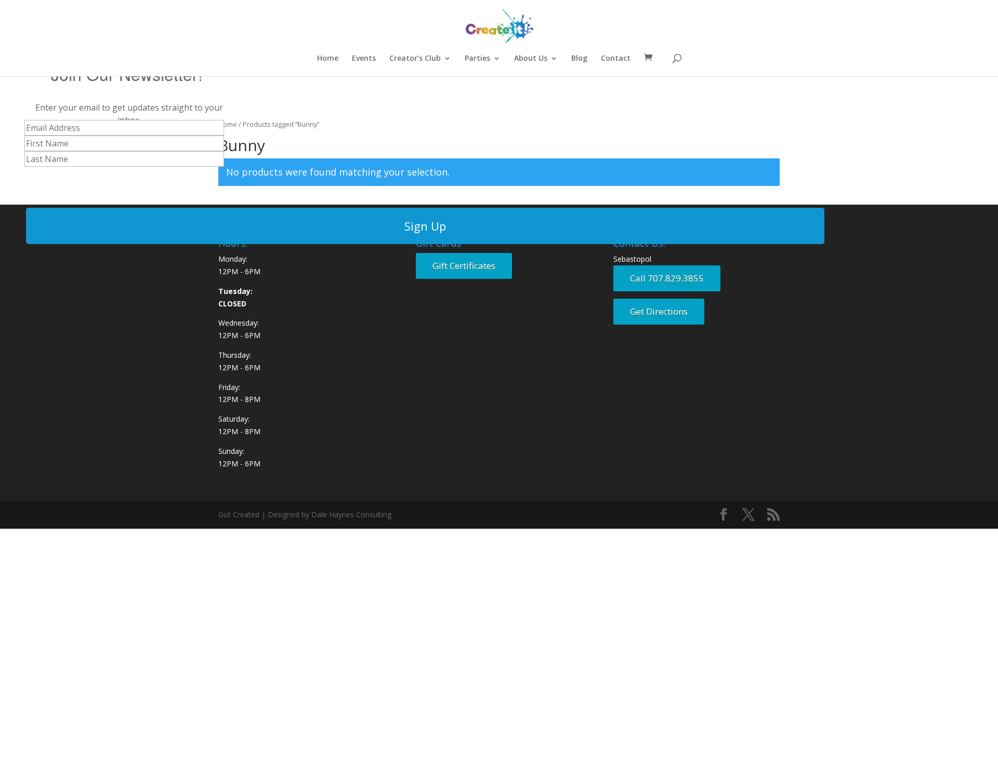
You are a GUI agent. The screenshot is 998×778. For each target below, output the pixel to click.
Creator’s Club (415, 59)
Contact (616, 59)
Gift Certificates (463, 266)
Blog (579, 59)
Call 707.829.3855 (667, 278)
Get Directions (659, 311)
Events (364, 59)
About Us (530, 59)
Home (327, 59)
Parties (477, 59)
